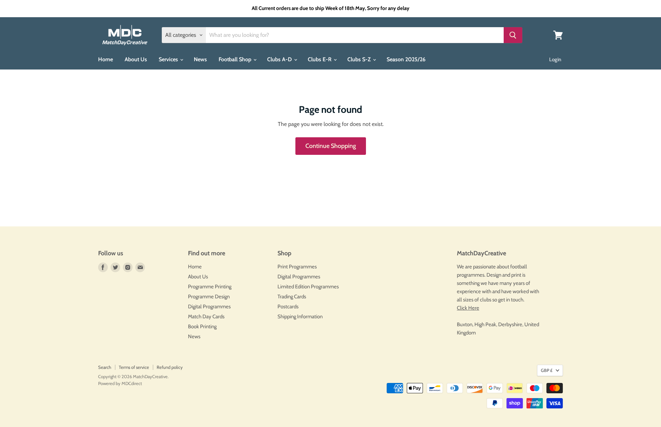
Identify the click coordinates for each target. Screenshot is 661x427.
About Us (136, 59)
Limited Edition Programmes (308, 287)
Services (169, 59)
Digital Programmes (209, 306)
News (200, 59)
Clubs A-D (280, 59)
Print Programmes (297, 267)
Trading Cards (291, 296)
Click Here (468, 308)
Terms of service (134, 367)
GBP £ (547, 370)
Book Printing (202, 326)
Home (105, 59)
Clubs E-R (320, 59)
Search (104, 367)
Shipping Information (300, 316)
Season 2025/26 (406, 59)
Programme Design (209, 296)
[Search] (513, 35)
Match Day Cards (206, 316)
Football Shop (236, 59)
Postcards (287, 306)
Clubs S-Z (359, 59)
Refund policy (170, 367)
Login (555, 59)
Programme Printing (209, 287)
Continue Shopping (330, 146)
